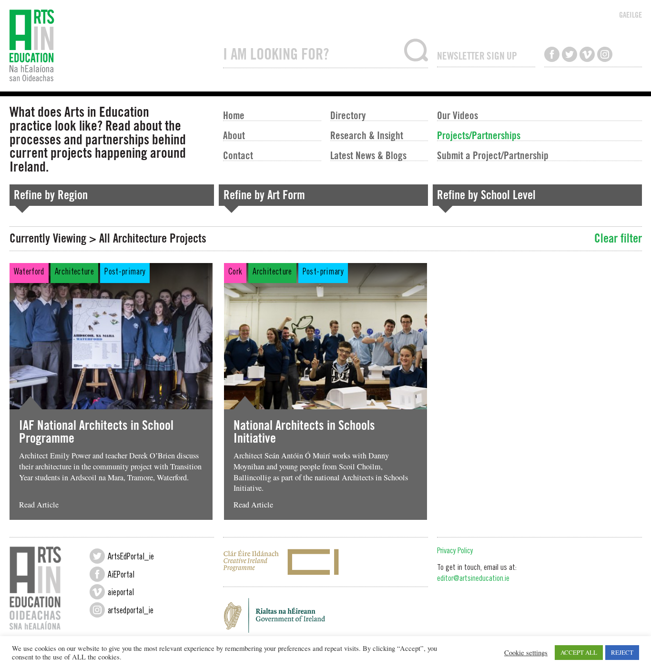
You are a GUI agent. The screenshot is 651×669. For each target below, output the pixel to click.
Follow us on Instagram (604, 54)
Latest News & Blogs (368, 155)
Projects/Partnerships (478, 135)
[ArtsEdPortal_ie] (97, 556)
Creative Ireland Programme (325, 562)
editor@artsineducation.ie (473, 579)
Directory (348, 115)
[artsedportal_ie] (97, 610)
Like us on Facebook (551, 54)
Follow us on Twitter (569, 54)
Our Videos (457, 115)
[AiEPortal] (97, 574)
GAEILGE (630, 15)
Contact (238, 155)
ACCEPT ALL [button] (578, 652)
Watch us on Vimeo (587, 54)
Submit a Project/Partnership (493, 155)
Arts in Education (112, 46)
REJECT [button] (622, 652)
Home (233, 115)
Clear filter (618, 238)
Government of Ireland (325, 618)
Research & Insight (366, 135)
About (234, 135)
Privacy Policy (455, 551)
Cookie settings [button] (526, 653)
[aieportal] (97, 591)
